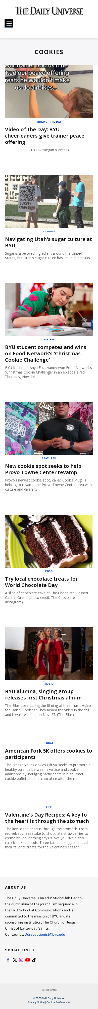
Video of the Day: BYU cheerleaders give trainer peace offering (44, 135)
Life (49, 806)
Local (49, 742)
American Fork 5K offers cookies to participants (48, 753)
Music (49, 683)
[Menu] (9, 23)
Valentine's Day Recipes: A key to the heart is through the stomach (47, 817)
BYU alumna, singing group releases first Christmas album (43, 694)
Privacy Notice (36, 1002)
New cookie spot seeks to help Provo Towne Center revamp (43, 469)
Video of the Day (49, 121)
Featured (49, 458)
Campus (49, 231)
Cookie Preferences (58, 1002)
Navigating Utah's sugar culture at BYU (48, 242)
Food (49, 571)
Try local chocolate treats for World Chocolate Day (41, 581)
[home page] (49, 12)
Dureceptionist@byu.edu (45, 934)
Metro (49, 339)
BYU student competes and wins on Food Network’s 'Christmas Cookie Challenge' (45, 353)
